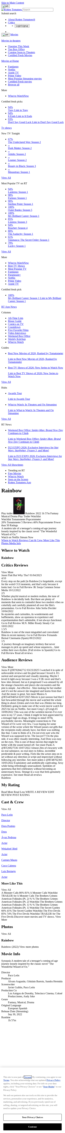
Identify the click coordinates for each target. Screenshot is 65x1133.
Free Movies (14, 473)
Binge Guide (15, 321)
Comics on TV (16, 324)
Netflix (11, 69)
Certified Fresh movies (20, 81)
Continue (32, 1127)
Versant (27, 1077)
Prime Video (14, 75)
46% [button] (35, 522)
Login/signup (22, 26)
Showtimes (17, 464)
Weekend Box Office (19, 336)
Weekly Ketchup (17, 339)
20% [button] (3, 522)
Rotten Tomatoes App (19, 482)
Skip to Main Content (12, 2)
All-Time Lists (15, 318)
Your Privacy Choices (32, 1117)
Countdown (14, 327)
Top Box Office (16, 49)
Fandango (13, 66)
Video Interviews (17, 333)
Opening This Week (18, 46)
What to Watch (18, 95)
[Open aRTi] (5, 6)
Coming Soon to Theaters (21, 52)
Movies (14, 34)
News (13, 306)
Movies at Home (10, 61)
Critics (11, 22)
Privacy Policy (53, 1080)
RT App (5, 306)
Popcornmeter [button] (46, 522)
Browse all (13, 84)
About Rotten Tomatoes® (21, 19)
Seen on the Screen (18, 479)
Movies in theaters (10, 40)
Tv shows (6, 127)
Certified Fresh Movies (20, 55)
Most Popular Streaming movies (25, 78)
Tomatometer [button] (14, 522)
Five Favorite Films (18, 330)
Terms (6, 1080)
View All (6, 177)
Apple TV (13, 72)
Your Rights (48, 1086)
